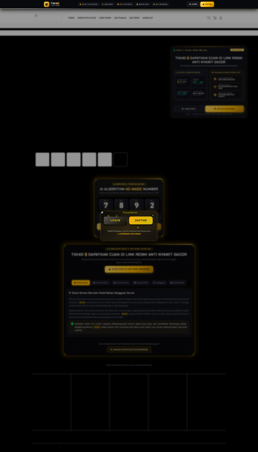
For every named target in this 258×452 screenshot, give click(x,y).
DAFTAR (141, 220)
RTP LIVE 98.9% (126, 4)
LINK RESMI (108, 4)
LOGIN (115, 220)
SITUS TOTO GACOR (89, 4)
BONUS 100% (144, 4)
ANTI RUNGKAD (161, 4)
